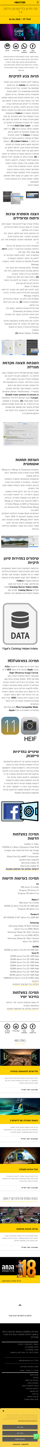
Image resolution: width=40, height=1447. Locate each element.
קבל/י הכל (20, 1427)
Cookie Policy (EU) (31, 1399)
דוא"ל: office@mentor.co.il (28, 1360)
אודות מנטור (34, 1375)
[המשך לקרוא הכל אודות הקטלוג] (20, 1155)
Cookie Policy (24, 1444)
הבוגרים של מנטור (31, 1380)
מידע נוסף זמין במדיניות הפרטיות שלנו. (27, 1421)
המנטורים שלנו (33, 1383)
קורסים (35, 1377)
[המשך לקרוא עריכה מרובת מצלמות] (20, 1215)
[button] (3, 1411)
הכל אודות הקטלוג (28, 1169)
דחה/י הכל (20, 1433)
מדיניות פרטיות (16, 1444)
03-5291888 (29, 1347)
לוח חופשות (34, 1391)
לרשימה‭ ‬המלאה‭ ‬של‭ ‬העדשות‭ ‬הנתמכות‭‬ (25, 983)
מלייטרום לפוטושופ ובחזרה (24, 1071)
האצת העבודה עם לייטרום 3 (24, 1120)
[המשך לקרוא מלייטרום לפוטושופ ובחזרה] (20, 1057)
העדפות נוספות (20, 1439)
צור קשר (35, 1394)
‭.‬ (22, 869)
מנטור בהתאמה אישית (30, 1386)
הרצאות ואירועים (32, 1388)
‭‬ (23, 1008)
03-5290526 (30, 1350)
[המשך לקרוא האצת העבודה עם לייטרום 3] (20, 1106)
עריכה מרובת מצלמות (27, 1229)
